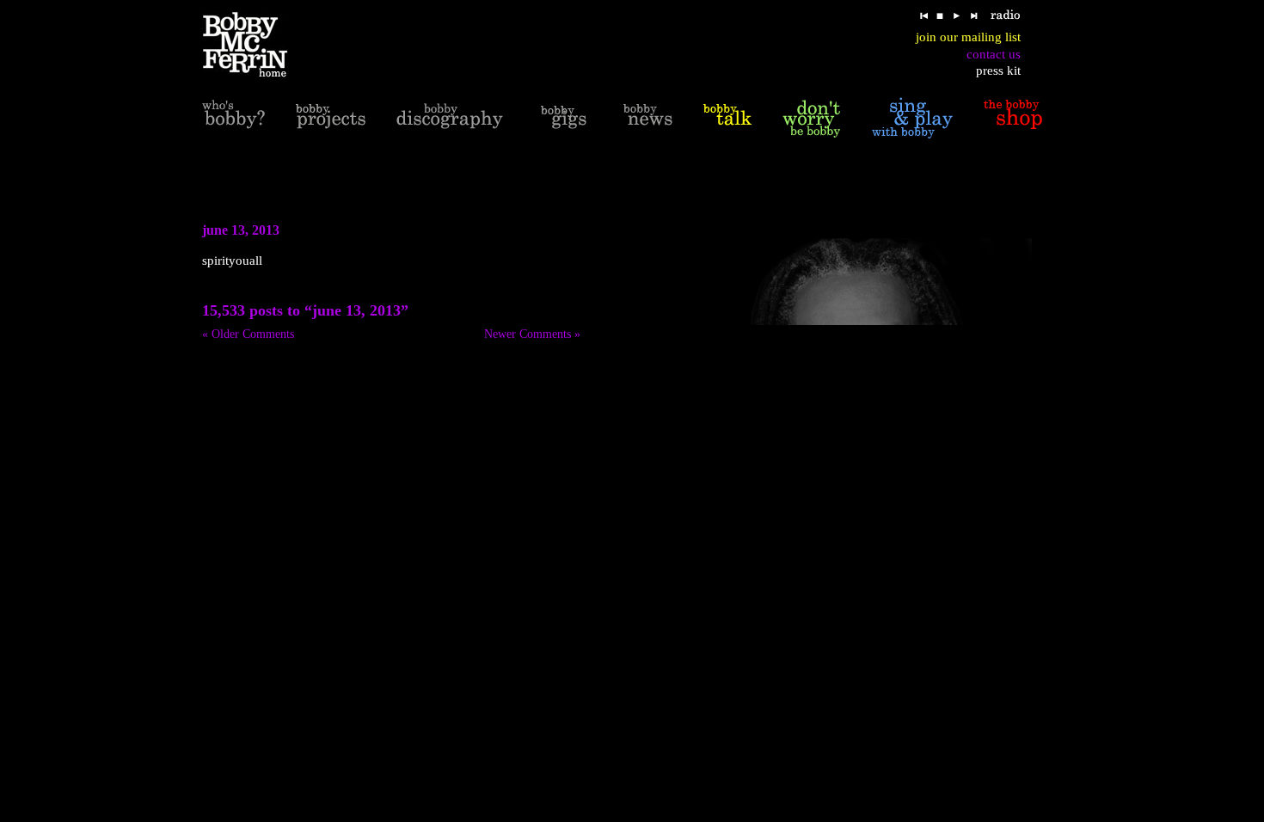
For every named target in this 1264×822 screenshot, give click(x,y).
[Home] (256, 45)
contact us (993, 54)
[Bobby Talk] (727, 117)
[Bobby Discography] (449, 117)
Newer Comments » (532, 334)
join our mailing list (968, 37)
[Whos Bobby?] (233, 117)
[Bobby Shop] (1013, 117)
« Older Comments (248, 334)
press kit (998, 70)
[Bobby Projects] (330, 117)
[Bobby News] (647, 117)
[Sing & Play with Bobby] (912, 117)
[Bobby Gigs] (563, 117)
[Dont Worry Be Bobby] (811, 117)
